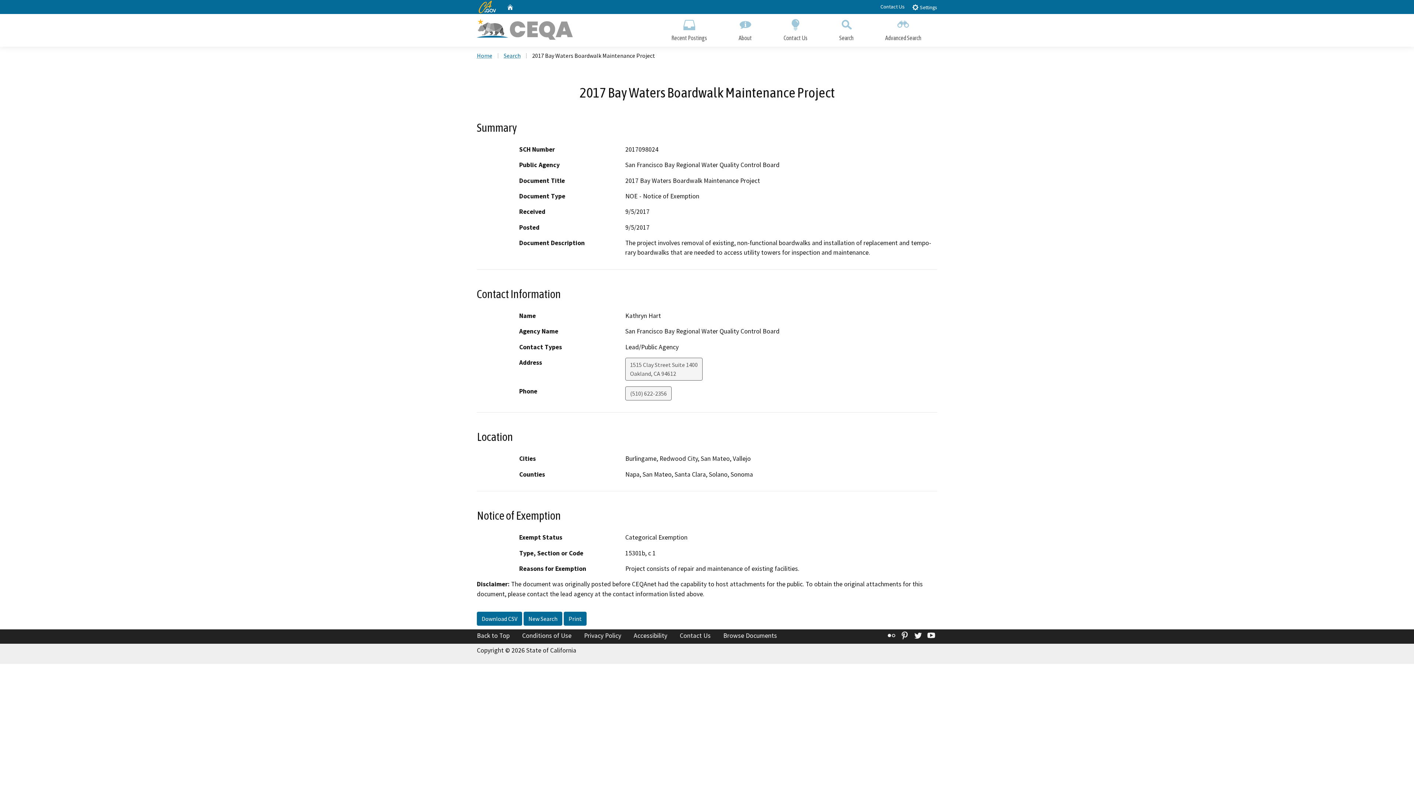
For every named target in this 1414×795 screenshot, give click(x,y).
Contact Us (892, 6)
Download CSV (499, 618)
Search (846, 38)
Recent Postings (689, 38)
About (745, 38)
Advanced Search (903, 38)
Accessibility (650, 636)
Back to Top (493, 636)
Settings (928, 7)
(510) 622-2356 (648, 393)
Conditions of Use (546, 636)
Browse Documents (750, 636)
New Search (542, 618)
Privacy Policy (602, 636)
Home (484, 55)
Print (575, 618)
